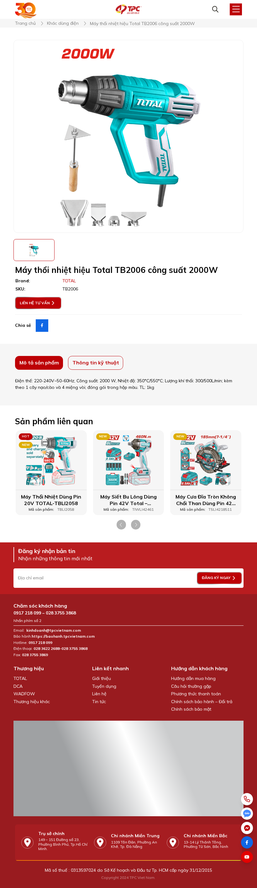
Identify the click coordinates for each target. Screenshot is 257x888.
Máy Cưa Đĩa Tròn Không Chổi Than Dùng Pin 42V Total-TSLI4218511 (206, 500)
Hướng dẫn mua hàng (193, 678)
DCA (18, 686)
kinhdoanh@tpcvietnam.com (53, 630)
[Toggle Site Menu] (236, 9)
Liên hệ (99, 694)
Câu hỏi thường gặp (191, 686)
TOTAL (20, 678)
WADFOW (24, 694)
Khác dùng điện (63, 23)
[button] (121, 525)
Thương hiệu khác (31, 701)
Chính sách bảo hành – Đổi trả (201, 701)
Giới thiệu (101, 678)
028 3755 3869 (35, 655)
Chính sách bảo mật (191, 709)
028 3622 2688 (47, 648)
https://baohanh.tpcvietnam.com (64, 636)
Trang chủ (25, 23)
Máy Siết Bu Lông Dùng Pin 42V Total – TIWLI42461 (128, 500)
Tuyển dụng (104, 686)
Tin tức (99, 701)
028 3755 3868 (61, 613)
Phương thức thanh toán (196, 694)
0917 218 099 (27, 613)
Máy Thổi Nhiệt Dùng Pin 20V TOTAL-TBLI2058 (51, 500)
